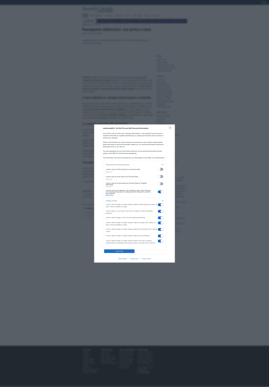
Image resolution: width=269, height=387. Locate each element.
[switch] (160, 169)
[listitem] (134, 165)
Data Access (134, 259)
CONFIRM (119, 251)
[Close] (171, 128)
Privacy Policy (146, 259)
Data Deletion (122, 259)
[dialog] (134, 193)
